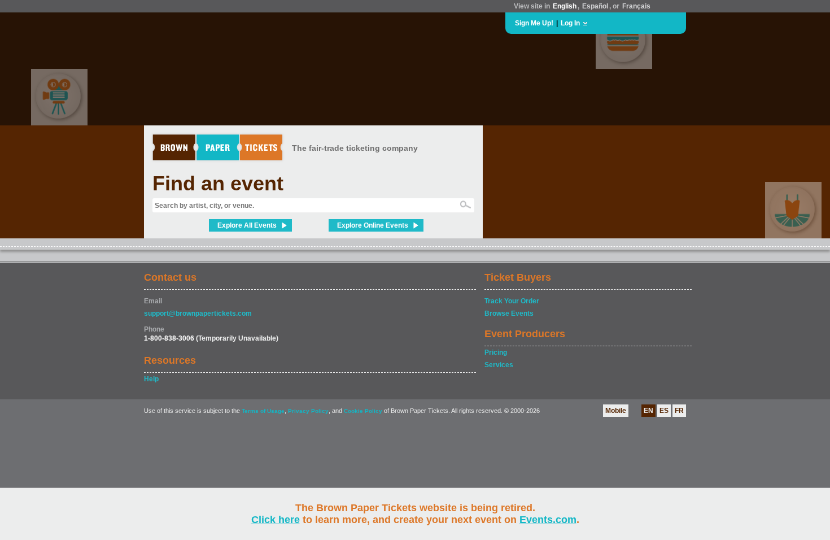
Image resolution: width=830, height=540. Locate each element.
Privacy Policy (308, 411)
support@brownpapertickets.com (198, 313)
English (564, 6)
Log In (570, 23)
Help (151, 379)
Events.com (547, 519)
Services (498, 365)
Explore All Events (247, 225)
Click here (275, 519)
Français (636, 6)
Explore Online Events (372, 225)
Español (595, 6)
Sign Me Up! (534, 23)
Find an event (217, 183)
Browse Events (509, 313)
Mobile (615, 411)
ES (664, 411)
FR (679, 411)
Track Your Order (511, 301)
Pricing (495, 352)
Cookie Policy (363, 411)
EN (648, 411)
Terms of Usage (263, 411)
